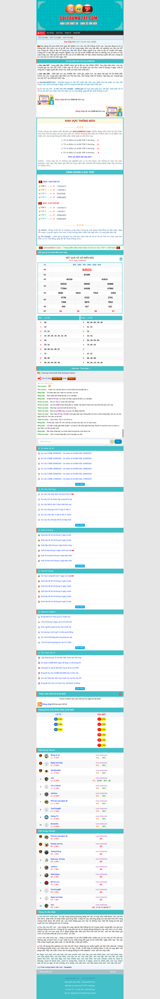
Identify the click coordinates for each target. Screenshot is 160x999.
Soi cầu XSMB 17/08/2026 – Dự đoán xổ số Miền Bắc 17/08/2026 (66, 479)
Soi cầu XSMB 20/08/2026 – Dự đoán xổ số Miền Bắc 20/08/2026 (66, 463)
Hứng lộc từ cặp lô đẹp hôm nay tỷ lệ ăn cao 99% (60, 668)
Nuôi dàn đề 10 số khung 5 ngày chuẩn (56, 601)
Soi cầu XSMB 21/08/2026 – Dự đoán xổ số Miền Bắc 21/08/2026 (66, 458)
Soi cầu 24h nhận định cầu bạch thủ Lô (56, 494)
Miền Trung (54, 37)
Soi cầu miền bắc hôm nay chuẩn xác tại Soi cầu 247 (61, 678)
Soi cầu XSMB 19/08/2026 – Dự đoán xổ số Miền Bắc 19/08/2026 (66, 469)
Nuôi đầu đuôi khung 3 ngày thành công (56, 545)
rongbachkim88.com (72, 978)
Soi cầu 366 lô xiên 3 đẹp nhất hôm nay (56, 504)
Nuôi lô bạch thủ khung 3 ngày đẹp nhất (56, 561)
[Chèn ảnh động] (112, 441)
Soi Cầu (59, 33)
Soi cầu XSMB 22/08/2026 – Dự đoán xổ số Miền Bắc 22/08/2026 (66, 453)
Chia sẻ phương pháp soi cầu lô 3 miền (56, 642)
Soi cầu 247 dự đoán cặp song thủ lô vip (56, 499)
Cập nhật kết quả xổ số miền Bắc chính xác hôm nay (61, 658)
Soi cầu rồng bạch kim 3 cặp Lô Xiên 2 (56, 509)
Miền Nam (66, 37)
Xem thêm (80, 484)
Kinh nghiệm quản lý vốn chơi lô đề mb (56, 627)
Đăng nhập (59, 99)
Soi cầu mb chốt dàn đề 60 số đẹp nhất (56, 520)
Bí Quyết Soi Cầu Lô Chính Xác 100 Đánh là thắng (60, 683)
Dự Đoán (50, 33)
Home (41, 33)
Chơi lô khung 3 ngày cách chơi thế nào (56, 622)
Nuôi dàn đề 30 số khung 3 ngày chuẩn (56, 591)
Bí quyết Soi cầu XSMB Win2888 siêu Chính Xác (60, 673)
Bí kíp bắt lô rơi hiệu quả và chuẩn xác (55, 617)
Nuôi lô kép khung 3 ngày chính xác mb (56, 550)
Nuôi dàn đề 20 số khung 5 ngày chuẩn (56, 540)
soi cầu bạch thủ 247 (88, 978)
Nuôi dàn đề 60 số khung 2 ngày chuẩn (56, 581)
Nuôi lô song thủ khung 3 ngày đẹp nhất (56, 555)
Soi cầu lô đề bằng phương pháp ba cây (56, 637)
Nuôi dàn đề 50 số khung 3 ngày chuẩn (56, 586)
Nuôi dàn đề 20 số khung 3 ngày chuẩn (56, 596)
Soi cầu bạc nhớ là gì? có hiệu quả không (57, 632)
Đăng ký (72, 378)
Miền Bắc (41, 37)
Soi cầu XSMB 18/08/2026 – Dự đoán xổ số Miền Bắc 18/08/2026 (66, 474)
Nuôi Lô (68, 33)
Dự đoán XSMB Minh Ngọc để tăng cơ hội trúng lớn (61, 663)
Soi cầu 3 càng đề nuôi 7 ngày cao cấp (56, 576)
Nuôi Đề (76, 33)
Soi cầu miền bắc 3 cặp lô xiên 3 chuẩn (56, 515)
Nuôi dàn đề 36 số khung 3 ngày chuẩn (56, 535)
